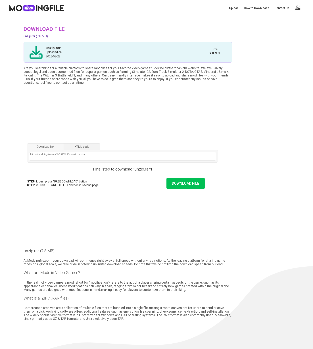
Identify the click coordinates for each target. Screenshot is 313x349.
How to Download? (256, 8)
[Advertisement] (128, 114)
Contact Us (281, 8)
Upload (234, 8)
